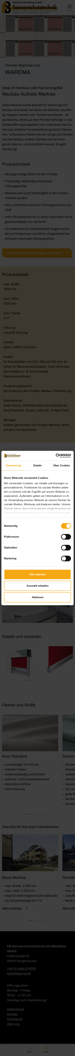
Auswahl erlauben (37, 585)
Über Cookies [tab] (61, 465)
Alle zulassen (37, 574)
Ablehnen (37, 597)
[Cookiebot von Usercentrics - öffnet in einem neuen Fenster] (55, 455)
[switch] (66, 537)
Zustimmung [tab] (13, 465)
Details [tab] (37, 465)
